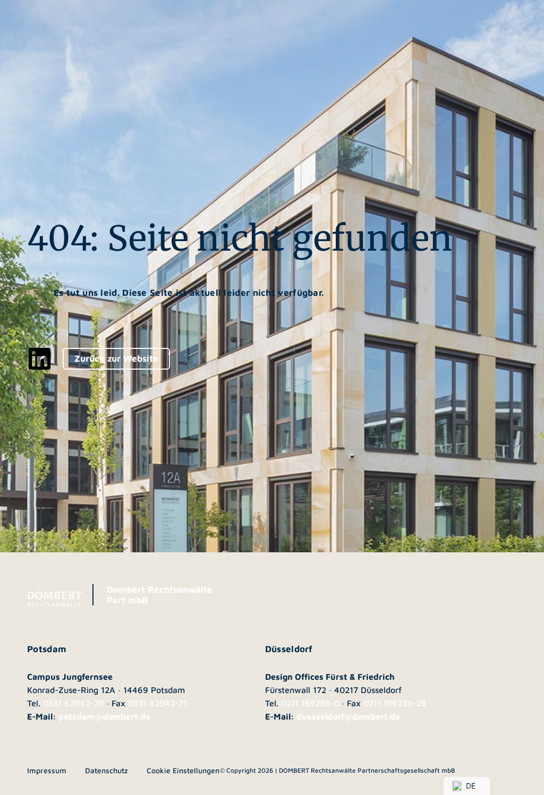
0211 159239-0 (310, 703)
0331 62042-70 (73, 703)
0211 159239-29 (394, 703)
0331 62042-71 (157, 703)
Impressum (46, 770)
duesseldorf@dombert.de (348, 716)
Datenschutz (106, 770)
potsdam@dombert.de (104, 716)
